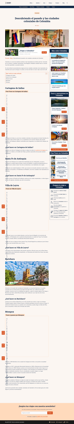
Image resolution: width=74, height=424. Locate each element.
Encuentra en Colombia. (60, 195)
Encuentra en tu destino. (61, 216)
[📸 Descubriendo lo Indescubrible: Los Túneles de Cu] (6, 398)
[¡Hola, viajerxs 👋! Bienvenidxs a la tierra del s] (68, 398)
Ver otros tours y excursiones (59, 149)
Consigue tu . (60, 191)
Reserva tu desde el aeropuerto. (60, 202)
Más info (44, 52)
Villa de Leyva (9, 78)
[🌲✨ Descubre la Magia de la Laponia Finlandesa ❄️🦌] (55, 398)
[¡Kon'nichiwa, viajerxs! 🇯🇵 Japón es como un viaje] (31, 398)
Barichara (8, 80)
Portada (7, 58)
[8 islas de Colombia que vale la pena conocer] (59, 83)
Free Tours (32, 7)
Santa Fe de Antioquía (11, 77)
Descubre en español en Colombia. (60, 206)
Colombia (37, 13)
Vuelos (53, 7)
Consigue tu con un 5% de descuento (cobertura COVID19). (60, 212)
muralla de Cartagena (40, 150)
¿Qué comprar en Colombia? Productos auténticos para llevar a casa (59, 74)
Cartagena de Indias (11, 75)
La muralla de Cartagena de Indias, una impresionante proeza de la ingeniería (58, 62)
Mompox (8, 82)
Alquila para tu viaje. (59, 198)
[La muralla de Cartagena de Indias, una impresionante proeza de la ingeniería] (59, 57)
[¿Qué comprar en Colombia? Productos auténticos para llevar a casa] (59, 70)
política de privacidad (42, 416)
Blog (63, 2)
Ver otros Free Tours (59, 180)
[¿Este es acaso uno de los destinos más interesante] (43, 398)
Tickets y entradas (40, 7)
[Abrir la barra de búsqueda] (67, 3)
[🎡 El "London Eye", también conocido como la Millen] (18, 398)
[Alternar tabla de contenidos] (45, 74)
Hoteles (48, 7)
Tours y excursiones (23, 7)
